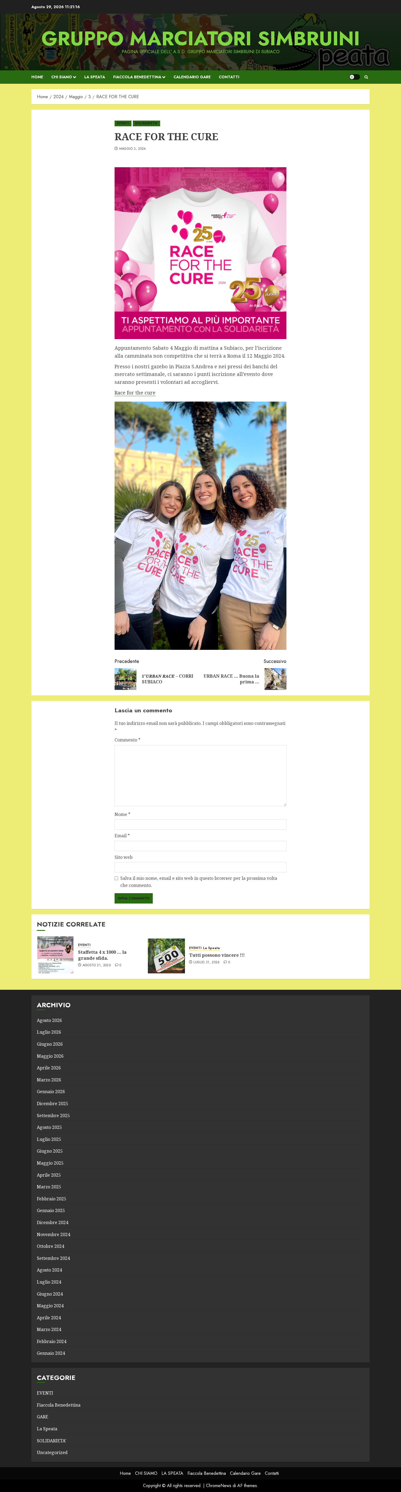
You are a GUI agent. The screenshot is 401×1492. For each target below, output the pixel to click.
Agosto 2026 (49, 1020)
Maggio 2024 (50, 1306)
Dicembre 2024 (52, 1222)
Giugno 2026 (50, 1044)
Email (122, 836)
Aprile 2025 (49, 1175)
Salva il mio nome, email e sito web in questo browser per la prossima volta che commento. (198, 881)
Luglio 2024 (49, 1282)
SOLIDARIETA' (146, 123)
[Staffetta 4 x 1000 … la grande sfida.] (55, 954)
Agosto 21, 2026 (97, 965)
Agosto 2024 (49, 1270)
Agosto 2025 (49, 1127)
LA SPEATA (94, 77)
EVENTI (123, 123)
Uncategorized (52, 1452)
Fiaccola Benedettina (137, 77)
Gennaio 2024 (51, 1353)
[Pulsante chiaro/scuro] (354, 77)
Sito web (124, 857)
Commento (127, 740)
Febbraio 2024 (51, 1341)
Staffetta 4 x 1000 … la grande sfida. (102, 955)
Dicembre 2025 (52, 1104)
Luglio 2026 (49, 1032)
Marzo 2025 (49, 1187)
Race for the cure (135, 392)
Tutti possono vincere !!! (217, 955)
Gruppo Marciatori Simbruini (200, 38)
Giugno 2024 (50, 1294)
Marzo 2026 (49, 1080)
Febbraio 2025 (51, 1199)
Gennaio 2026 (51, 1092)
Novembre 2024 (53, 1234)
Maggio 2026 (50, 1056)
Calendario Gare (192, 77)
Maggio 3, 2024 (132, 149)
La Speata (211, 948)
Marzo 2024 (49, 1329)
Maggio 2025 (50, 1163)
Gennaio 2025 (51, 1210)
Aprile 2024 (49, 1318)
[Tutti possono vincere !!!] (166, 954)
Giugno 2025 (50, 1151)
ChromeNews (218, 1485)
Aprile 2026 (49, 1068)
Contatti (229, 77)
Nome (122, 814)
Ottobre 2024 (50, 1246)
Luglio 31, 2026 (206, 962)
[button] (366, 77)
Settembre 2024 (53, 1258)
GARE (42, 1417)
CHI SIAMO (61, 77)
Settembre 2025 (53, 1116)
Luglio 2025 (49, 1139)
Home (37, 77)
